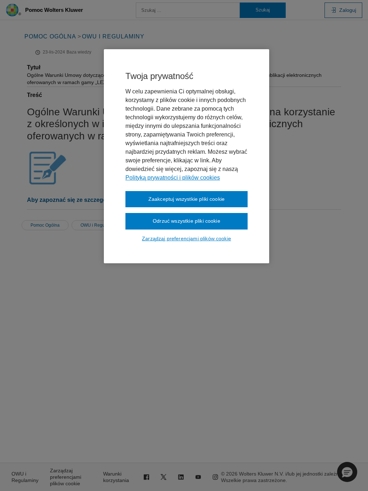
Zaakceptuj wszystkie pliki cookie (186, 199)
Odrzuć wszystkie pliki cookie (186, 221)
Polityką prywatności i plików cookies (172, 178)
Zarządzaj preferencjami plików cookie (186, 238)
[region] (186, 156)
